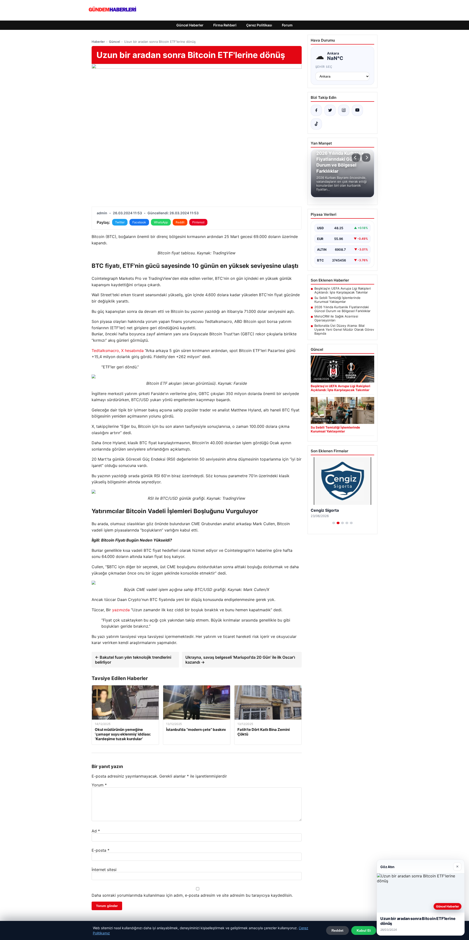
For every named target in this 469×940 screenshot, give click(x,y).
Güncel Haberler (189, 25)
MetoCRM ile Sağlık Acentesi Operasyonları (336, 318)
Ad (96, 830)
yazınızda (121, 609)
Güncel (114, 42)
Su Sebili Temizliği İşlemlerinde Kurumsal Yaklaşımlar (337, 300)
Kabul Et (364, 930)
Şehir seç (324, 66)
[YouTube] (357, 110)
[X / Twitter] (330, 110)
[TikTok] (316, 124)
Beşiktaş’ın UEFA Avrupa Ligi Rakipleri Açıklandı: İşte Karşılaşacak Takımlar (342, 290)
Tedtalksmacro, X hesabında (118, 350)
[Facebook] (316, 110)
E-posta (100, 850)
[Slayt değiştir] (333, 523)
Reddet (337, 930)
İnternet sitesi (104, 869)
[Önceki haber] (356, 157)
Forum (287, 25)
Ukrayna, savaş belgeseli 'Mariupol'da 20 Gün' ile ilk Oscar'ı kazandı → (240, 660)
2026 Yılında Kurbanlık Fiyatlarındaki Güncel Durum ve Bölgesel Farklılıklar (342, 309)
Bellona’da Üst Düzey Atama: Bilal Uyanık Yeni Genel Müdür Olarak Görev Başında (344, 329)
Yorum (99, 784)
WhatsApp (161, 222)
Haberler (98, 42)
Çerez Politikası (259, 25)
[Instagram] (343, 110)
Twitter (120, 222)
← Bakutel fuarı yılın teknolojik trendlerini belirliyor (133, 660)
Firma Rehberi (224, 25)
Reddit (180, 222)
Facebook (139, 222)
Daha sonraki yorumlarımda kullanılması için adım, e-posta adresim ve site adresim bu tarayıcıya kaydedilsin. (192, 895)
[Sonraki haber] (366, 157)
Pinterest (198, 222)
